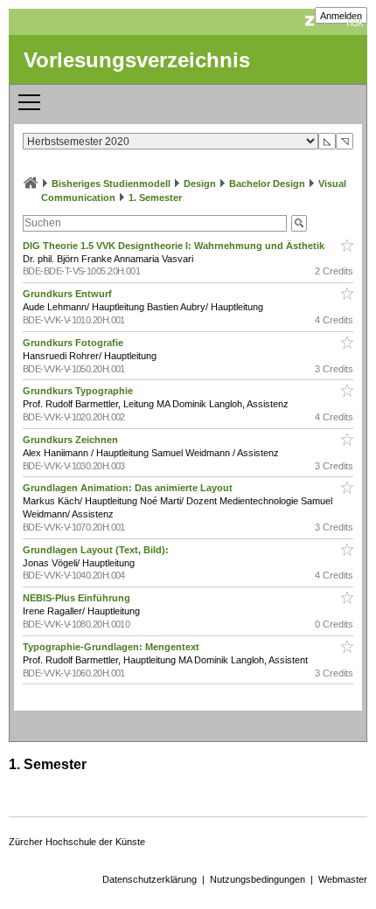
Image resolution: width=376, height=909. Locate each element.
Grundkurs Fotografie (74, 342)
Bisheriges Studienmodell (111, 183)
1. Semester (155, 197)
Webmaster (342, 879)
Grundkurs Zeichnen (72, 439)
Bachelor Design (267, 183)
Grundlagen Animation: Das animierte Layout (129, 487)
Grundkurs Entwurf (69, 293)
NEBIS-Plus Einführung (78, 598)
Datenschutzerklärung (149, 879)
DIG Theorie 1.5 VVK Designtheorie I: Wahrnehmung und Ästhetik (175, 245)
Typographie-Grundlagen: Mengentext (112, 647)
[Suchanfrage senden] (299, 223)
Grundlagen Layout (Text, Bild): (97, 550)
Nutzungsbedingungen (257, 879)
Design (200, 183)
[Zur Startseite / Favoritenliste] (30, 183)
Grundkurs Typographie (79, 390)
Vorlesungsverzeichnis (137, 60)
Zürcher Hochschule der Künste (77, 841)
